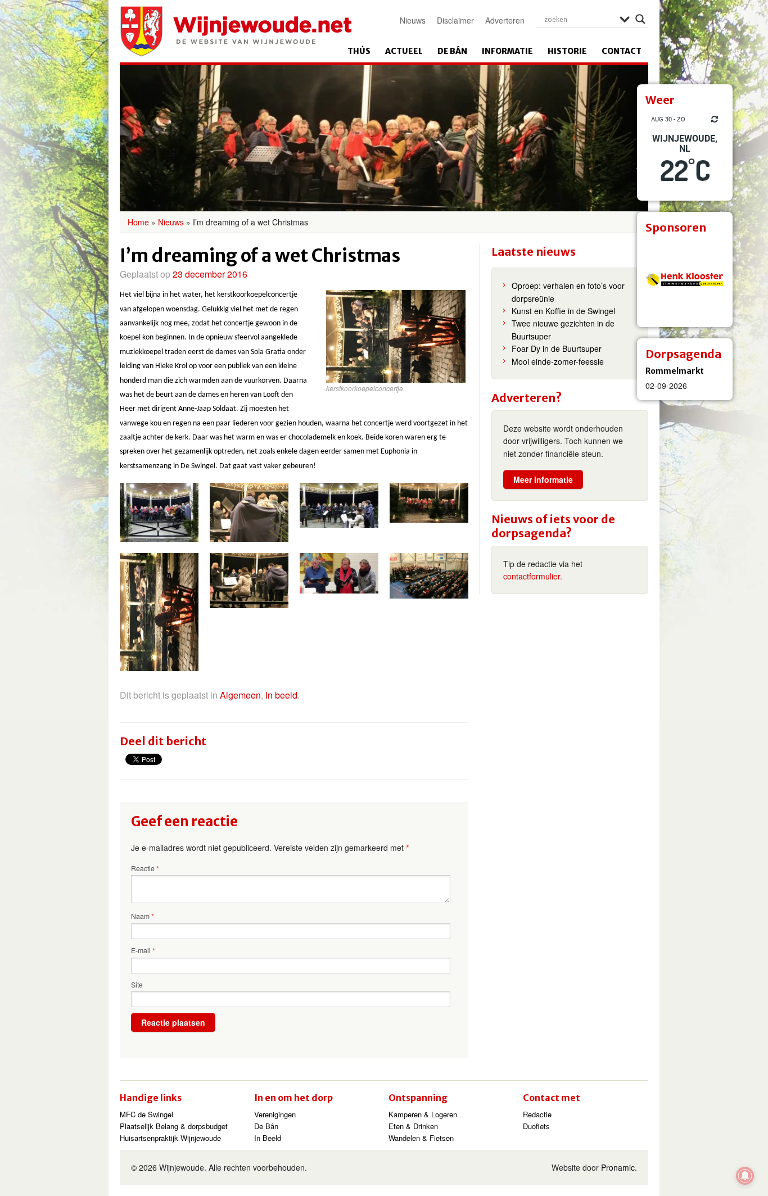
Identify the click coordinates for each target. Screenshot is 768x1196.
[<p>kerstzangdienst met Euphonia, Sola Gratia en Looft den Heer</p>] (429, 576)
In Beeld (267, 1137)
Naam (142, 916)
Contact (621, 51)
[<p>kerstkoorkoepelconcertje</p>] (159, 512)
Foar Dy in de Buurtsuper (557, 348)
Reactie (145, 868)
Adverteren (505, 20)
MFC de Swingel (146, 1114)
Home (138, 222)
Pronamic (618, 1167)
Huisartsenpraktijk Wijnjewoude (170, 1137)
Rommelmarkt (674, 371)
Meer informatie (543, 479)
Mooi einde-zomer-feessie (558, 361)
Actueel (404, 51)
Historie (567, 51)
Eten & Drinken (413, 1126)
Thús (359, 51)
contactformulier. (532, 576)
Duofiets (536, 1126)
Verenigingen (275, 1114)
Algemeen (240, 694)
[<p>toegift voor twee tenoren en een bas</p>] (339, 573)
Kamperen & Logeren (422, 1114)
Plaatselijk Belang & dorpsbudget (174, 1126)
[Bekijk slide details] (684, 279)
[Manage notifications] (745, 1176)
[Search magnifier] (640, 19)
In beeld (281, 694)
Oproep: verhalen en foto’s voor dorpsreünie (568, 291)
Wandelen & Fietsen (421, 1137)
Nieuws (413, 20)
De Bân (452, 51)
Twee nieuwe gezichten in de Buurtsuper (563, 329)
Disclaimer (455, 20)
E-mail (143, 950)
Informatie (507, 51)
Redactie (537, 1114)
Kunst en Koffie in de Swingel (563, 310)
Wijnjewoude (235, 31)
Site (137, 984)
